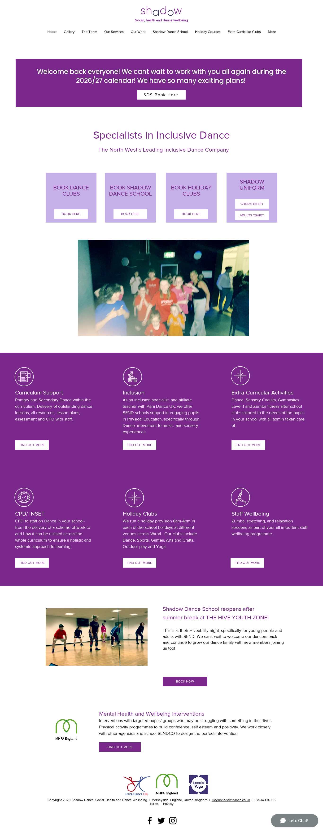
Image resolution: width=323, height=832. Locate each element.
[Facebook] (150, 821)
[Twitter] (161, 821)
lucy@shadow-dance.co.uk (231, 800)
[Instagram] (173, 821)
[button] (243, 331)
